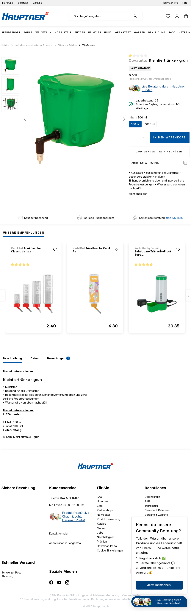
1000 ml (150, 124)
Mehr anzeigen (138, 193)
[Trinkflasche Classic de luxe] (33, 293)
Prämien (102, 541)
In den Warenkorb (169, 137)
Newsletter (103, 514)
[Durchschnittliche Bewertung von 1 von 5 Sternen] (139, 56)
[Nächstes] (123, 119)
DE (185, 2)
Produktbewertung (108, 519)
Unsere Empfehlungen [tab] (23, 232)
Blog (100, 505)
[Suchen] (137, 16)
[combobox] (100, 16)
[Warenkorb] (184, 16)
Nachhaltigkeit (105, 537)
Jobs (100, 532)
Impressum (151, 505)
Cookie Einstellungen (110, 550)
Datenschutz (152, 496)
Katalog (101, 523)
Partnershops (105, 510)
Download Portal (107, 546)
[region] (63, 118)
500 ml (135, 124)
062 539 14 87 (175, 217)
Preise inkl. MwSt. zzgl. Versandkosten (150, 78)
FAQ (99, 496)
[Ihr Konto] (177, 16)
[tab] (12, 358)
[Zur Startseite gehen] (25, 16)
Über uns (102, 501)
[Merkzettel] (168, 16)
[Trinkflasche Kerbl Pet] (95, 293)
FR (182, 2)
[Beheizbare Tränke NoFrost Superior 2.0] (156, 293)
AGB (147, 501)
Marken (101, 528)
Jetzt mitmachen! (159, 585)
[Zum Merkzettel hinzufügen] (55, 249)
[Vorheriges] (24, 119)
